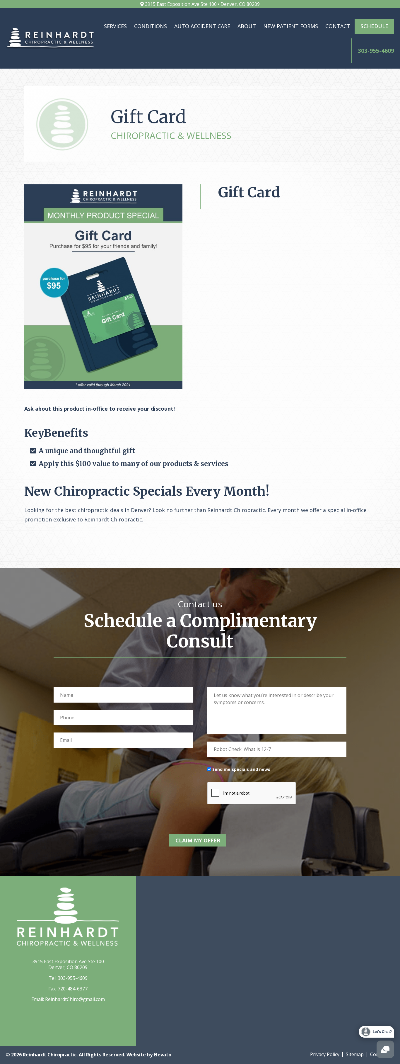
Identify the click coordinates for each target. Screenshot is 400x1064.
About (246, 26)
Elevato (162, 1054)
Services (115, 26)
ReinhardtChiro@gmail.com (75, 999)
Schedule (374, 26)
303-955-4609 (73, 978)
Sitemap (355, 1054)
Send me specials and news (241, 769)
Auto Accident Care (202, 26)
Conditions (150, 26)
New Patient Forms (290, 26)
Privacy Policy (324, 1054)
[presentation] (251, 793)
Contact (337, 26)
